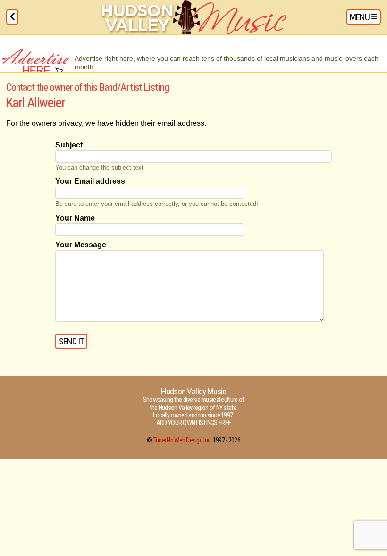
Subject (69, 145)
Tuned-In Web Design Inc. (182, 440)
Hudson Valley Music (193, 391)
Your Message (80, 245)
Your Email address (90, 181)
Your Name (75, 218)
